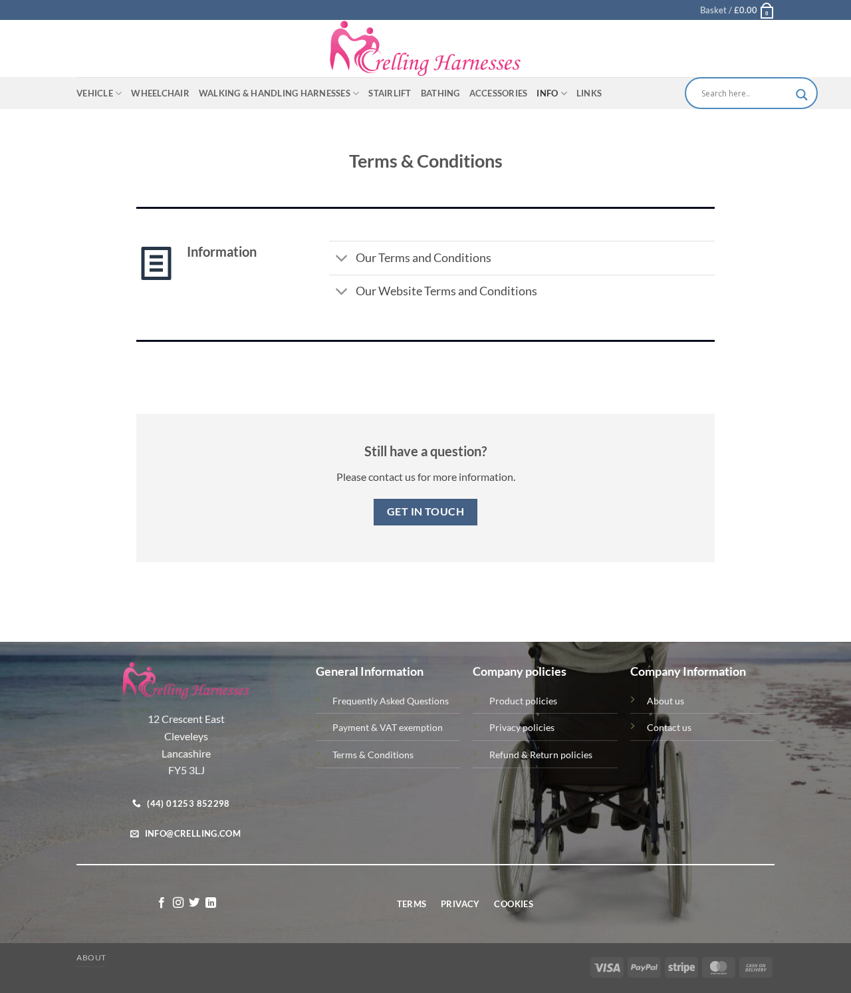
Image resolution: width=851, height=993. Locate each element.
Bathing (440, 93)
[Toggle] (342, 259)
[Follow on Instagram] (178, 903)
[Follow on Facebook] (161, 903)
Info (547, 93)
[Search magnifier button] (801, 95)
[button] (737, 10)
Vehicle (94, 93)
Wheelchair (160, 93)
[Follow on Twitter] (194, 903)
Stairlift (389, 93)
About (91, 957)
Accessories (498, 93)
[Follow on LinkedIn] (210, 903)
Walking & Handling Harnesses (274, 93)
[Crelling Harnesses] (425, 48)
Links (589, 93)
